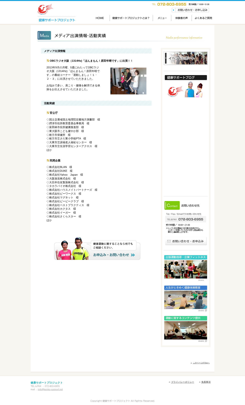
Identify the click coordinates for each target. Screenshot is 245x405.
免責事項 (206, 382)
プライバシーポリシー (182, 382)
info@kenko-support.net (50, 389)
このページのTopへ (201, 363)
